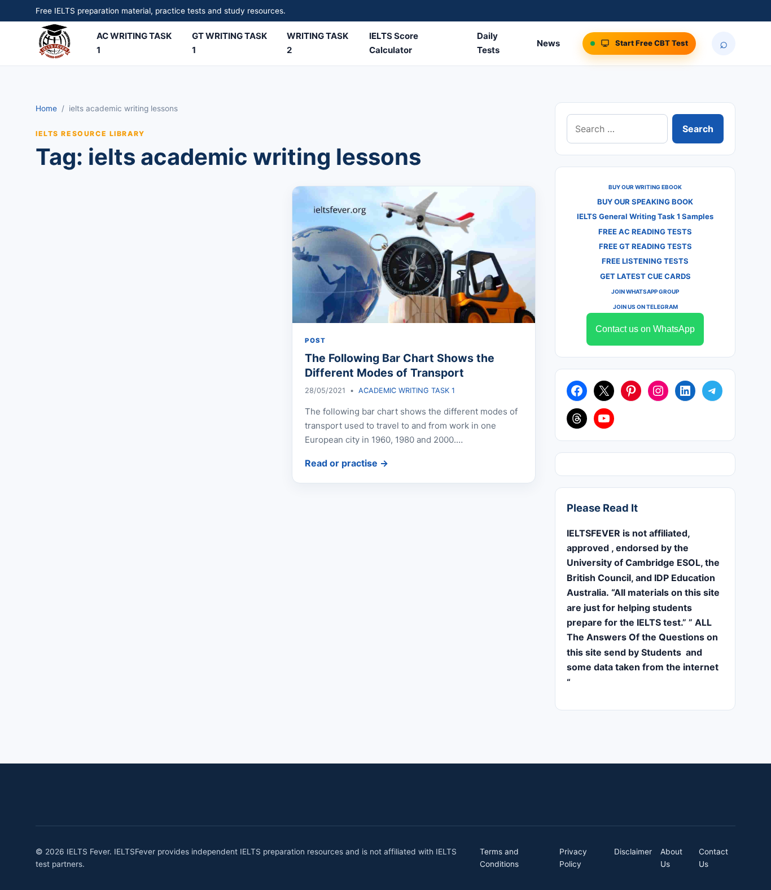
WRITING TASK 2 (317, 42)
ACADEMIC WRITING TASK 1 (406, 390)
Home (46, 108)
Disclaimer (633, 851)
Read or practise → (346, 463)
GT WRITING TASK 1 (229, 42)
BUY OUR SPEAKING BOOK (645, 201)
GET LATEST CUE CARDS (645, 276)
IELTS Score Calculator (393, 42)
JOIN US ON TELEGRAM (645, 306)
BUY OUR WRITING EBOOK (645, 187)
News (548, 43)
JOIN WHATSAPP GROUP (645, 291)
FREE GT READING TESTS (645, 246)
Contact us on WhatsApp (645, 329)
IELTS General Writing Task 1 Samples (645, 216)
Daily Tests (488, 42)
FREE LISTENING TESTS (645, 260)
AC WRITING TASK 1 (134, 42)
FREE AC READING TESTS (645, 231)
